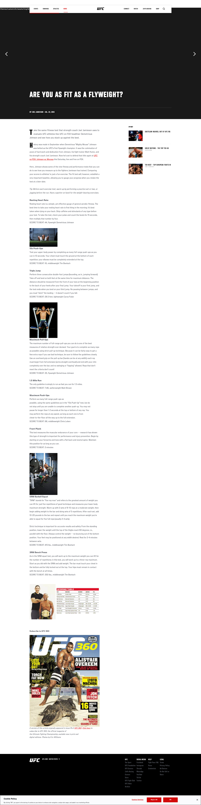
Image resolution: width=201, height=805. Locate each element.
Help (149, 760)
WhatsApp (140, 772)
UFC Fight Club (130, 781)
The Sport (128, 763)
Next (194, 54)
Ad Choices (163, 769)
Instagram (140, 766)
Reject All (154, 799)
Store (127, 778)
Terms (162, 763)
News (65, 9)
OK (170, 799)
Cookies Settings (137, 799)
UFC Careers (129, 769)
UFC (126, 760)
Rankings (46, 9)
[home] (101, 8)
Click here (86, 728)
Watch (136, 9)
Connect (126, 9)
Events (36, 9)
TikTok (139, 778)
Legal (162, 760)
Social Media (141, 760)
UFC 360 (78, 728)
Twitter (139, 781)
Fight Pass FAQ (153, 763)
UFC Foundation (130, 766)
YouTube (139, 775)
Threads (139, 769)
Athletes (56, 9)
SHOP (157, 9)
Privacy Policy (165, 766)
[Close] (197, 799)
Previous (7, 54)
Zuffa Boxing (147, 9)
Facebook (140, 763)
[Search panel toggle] (164, 8)
